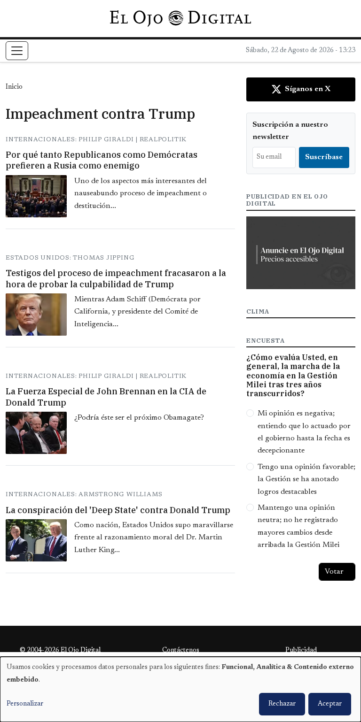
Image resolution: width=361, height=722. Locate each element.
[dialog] (180, 689)
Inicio (14, 87)
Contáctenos (180, 650)
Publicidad (301, 650)
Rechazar (282, 704)
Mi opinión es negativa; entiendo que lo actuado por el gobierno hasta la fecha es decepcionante (304, 432)
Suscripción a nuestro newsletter (290, 131)
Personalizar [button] (25, 704)
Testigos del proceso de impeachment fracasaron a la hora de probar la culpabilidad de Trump (116, 278)
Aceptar (330, 704)
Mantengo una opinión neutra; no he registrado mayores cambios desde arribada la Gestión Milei (298, 526)
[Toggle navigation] (17, 50)
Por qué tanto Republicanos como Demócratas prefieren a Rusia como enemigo (101, 160)
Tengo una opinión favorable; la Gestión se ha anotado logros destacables (306, 479)
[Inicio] (180, 18)
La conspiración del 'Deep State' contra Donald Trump (118, 510)
